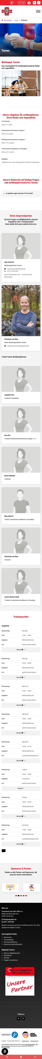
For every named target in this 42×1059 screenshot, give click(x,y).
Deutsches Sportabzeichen (13, 944)
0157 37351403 (12, 271)
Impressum (25, 1041)
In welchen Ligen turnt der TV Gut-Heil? (19, 193)
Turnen (16, 20)
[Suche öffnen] (34, 2)
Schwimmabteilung (10, 942)
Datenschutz (34, 1041)
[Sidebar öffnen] (38, 2)
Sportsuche (8, 937)
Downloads (8, 955)
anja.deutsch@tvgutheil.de (16, 269)
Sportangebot (8, 20)
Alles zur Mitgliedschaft (12, 953)
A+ (24, 3)
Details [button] (19, 650)
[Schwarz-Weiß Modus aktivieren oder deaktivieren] (11, 2)
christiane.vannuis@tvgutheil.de (18, 346)
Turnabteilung (8, 940)
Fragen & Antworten (11, 960)
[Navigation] (37, 11)
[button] (16, 895)
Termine (6, 958)
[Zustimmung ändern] (5, 1051)
